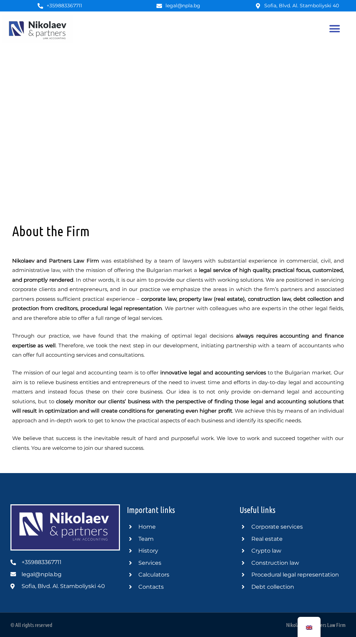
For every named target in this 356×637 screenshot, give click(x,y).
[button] (334, 29)
